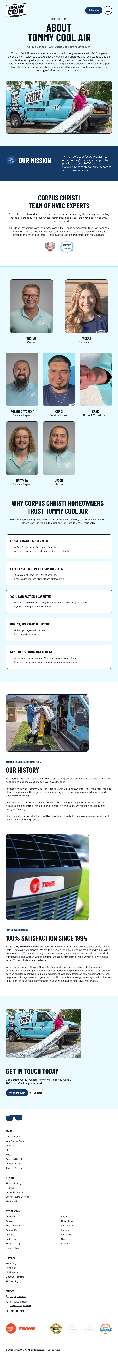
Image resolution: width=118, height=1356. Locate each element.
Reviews (10, 1145)
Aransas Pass (12, 1230)
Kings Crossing (13, 1243)
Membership (12, 1201)
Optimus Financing (15, 1276)
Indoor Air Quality (14, 1192)
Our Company (13, 1136)
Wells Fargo (11, 1263)
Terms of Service (14, 1168)
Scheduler (93, 10)
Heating (10, 1188)
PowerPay (11, 1267)
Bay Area (65, 1216)
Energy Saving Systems (17, 1196)
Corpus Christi (13, 1248)
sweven (57, 1350)
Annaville (10, 1221)
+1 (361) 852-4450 (18, 1296)
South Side (66, 1234)
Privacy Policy (13, 1163)
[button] (108, 10)
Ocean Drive (67, 1221)
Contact (38, 1092)
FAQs (8, 1154)
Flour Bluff (66, 1243)
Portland (10, 1234)
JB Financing (12, 1272)
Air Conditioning (13, 1183)
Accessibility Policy (15, 1159)
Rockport (65, 1230)
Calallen (65, 1239)
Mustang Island (13, 1225)
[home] (16, 10)
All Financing (12, 1281)
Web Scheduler (17, 1092)
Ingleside (10, 1216)
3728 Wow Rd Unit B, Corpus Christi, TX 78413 (20, 1304)
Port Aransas (67, 1225)
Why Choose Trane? (16, 1141)
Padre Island (12, 1239)
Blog (8, 1150)
